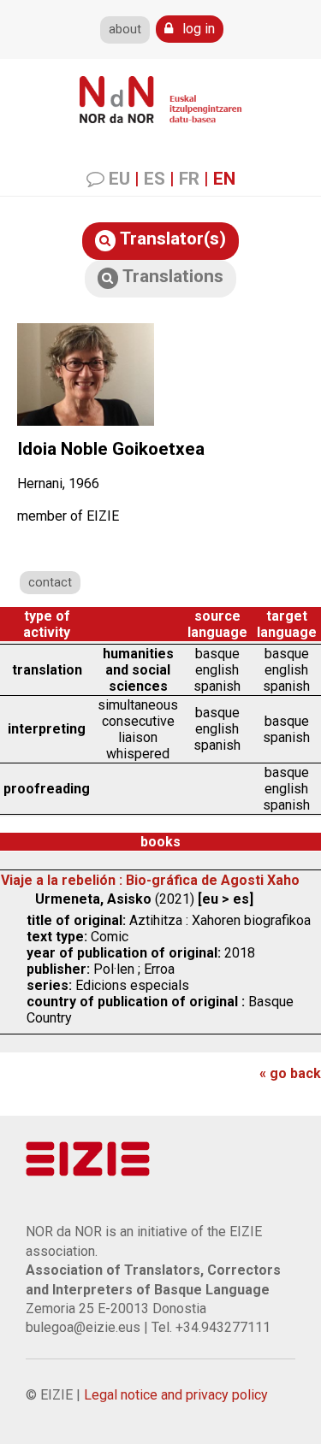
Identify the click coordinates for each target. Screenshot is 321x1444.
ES (154, 178)
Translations (170, 276)
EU (119, 178)
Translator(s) (171, 238)
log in (197, 29)
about (125, 29)
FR (189, 178)
